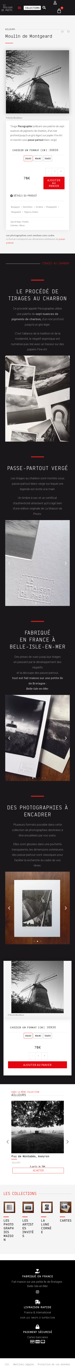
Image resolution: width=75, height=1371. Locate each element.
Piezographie (25, 126)
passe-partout (36, 139)
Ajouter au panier (53, 183)
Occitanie (39, 207)
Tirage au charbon (31, 212)
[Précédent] (63, 31)
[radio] (28, 158)
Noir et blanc (28, 207)
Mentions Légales (23, 1364)
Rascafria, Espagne (25, 1156)
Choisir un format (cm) (29, 150)
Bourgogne (15, 207)
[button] (19, 7)
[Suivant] (67, 31)
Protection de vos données (54, 1364)
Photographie (51, 207)
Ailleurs (10, 29)
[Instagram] (37, 1291)
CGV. (7, 1364)
